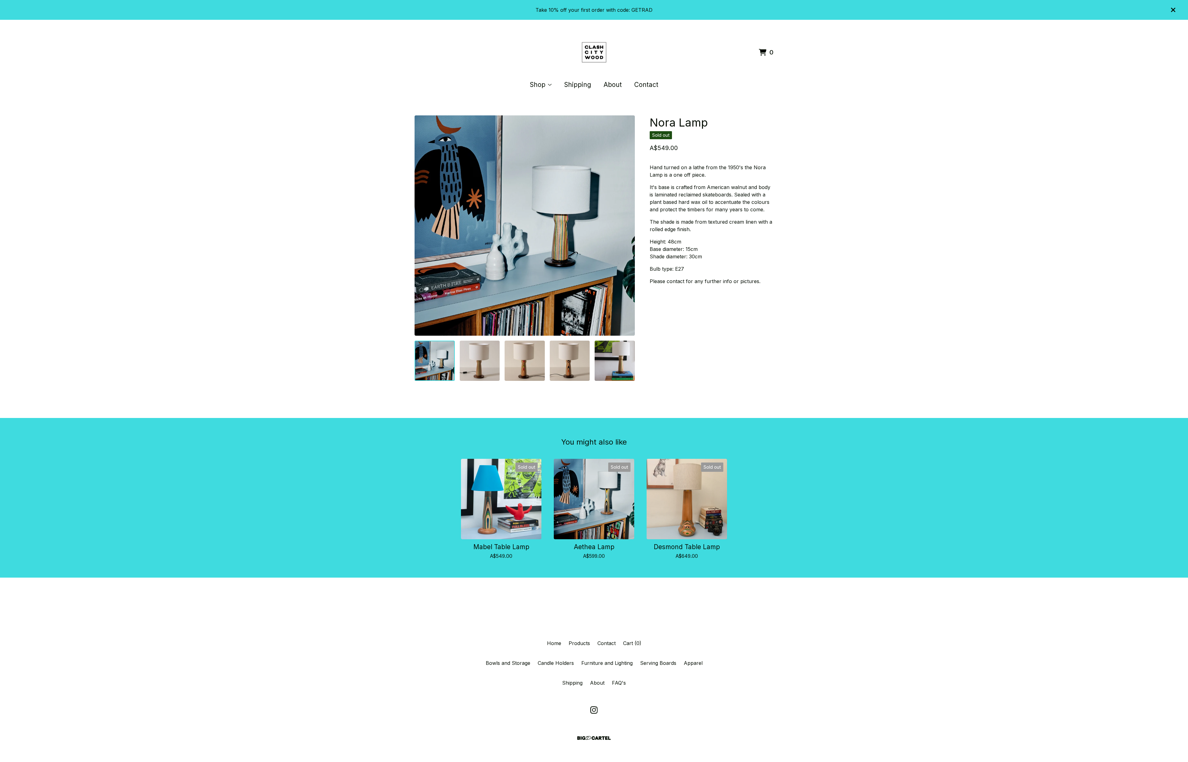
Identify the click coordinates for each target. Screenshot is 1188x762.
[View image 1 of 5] (435, 361)
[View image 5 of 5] (615, 361)
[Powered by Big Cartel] (594, 738)
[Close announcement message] (1173, 10)
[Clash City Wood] (594, 52)
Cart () (632, 643)
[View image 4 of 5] (570, 361)
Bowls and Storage (508, 663)
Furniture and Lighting (607, 663)
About (613, 84)
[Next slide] (626, 225)
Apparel (693, 663)
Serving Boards (658, 663)
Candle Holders (556, 663)
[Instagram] (594, 710)
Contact (646, 84)
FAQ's (619, 683)
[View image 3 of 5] (525, 361)
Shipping (577, 84)
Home (554, 643)
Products (579, 643)
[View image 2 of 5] (480, 361)
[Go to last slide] (423, 225)
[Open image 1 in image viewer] (525, 225)
